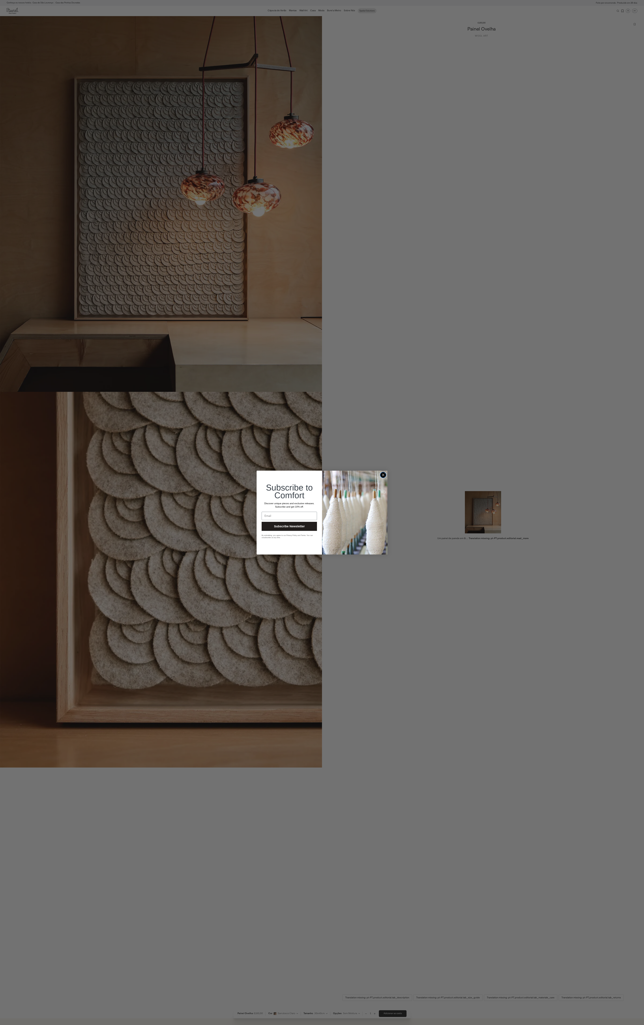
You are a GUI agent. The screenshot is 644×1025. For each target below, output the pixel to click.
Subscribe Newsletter (289, 526)
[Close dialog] (383, 475)
